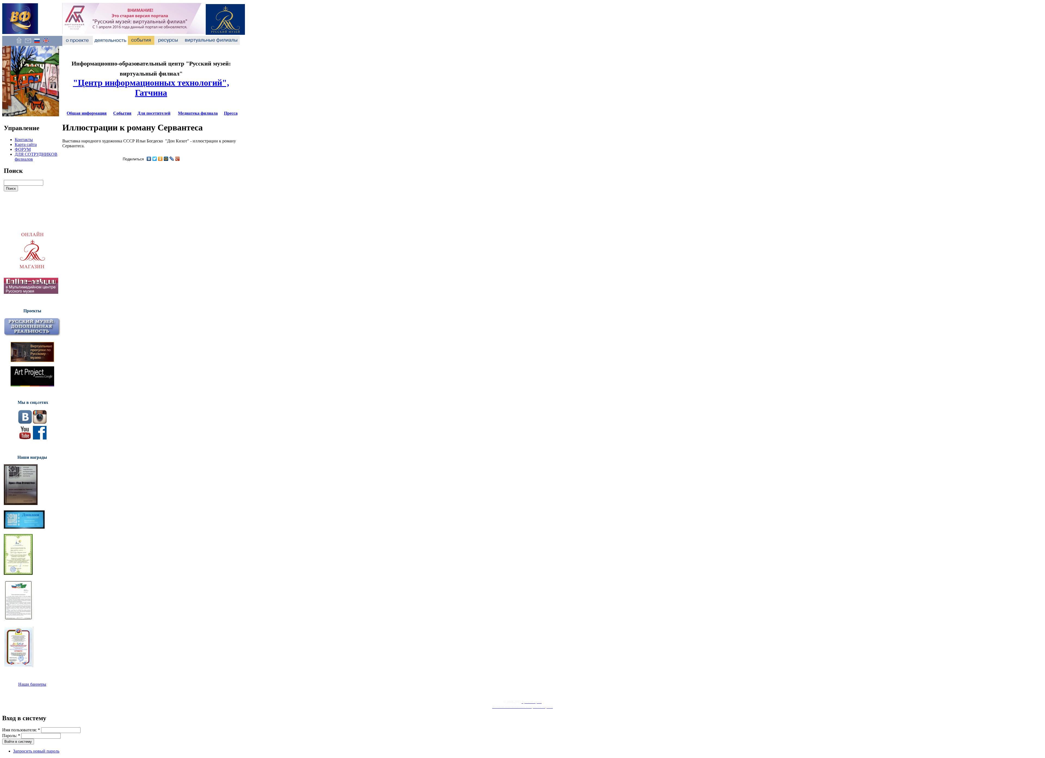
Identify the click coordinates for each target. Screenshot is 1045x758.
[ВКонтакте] (149, 158)
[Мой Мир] (166, 158)
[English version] (45, 43)
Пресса (231, 113)
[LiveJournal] (172, 158)
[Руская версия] (36, 43)
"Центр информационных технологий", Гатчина (151, 88)
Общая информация (87, 113)
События (122, 113)
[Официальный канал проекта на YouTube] (25, 438)
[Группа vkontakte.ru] (25, 422)
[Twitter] (155, 158)
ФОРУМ (23, 149)
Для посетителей (153, 113)
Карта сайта (26, 144)
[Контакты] (27, 43)
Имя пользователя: (21, 730)
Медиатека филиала (198, 113)
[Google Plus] (177, 158)
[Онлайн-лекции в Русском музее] (31, 292)
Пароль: (11, 735)
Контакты (24, 139)
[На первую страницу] (18, 43)
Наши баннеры (32, 684)
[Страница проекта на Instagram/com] (40, 422)
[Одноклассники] (160, 158)
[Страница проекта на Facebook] (40, 438)
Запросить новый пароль (36, 751)
